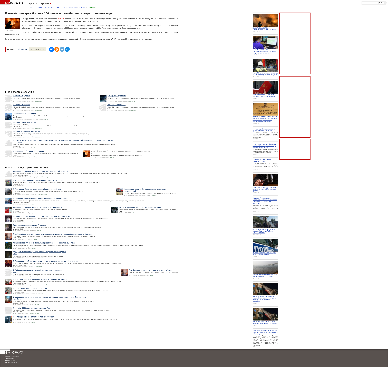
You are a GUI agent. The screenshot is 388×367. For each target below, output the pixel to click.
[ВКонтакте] (51, 49)
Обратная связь (10, 358)
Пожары (82, 7)
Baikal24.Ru (22, 49)
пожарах (61, 19)
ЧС (157, 19)
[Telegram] (62, 49)
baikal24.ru (12, 30)
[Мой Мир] (67, 49)
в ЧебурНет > (93, 7)
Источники (49, 7)
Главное (32, 7)
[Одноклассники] (56, 49)
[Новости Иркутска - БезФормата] (12, 2)
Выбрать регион (10, 360)
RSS (18, 362)
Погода (59, 7)
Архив (40, 7)
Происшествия (70, 7)
